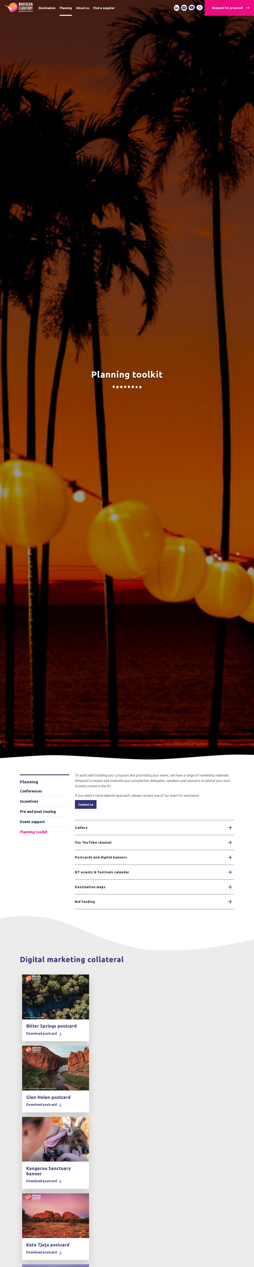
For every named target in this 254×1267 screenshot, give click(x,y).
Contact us (85, 804)
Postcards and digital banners (101, 857)
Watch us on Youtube (192, 7)
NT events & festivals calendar (102, 872)
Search (200, 7)
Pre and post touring (38, 811)
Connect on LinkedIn (176, 8)
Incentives (29, 801)
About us (82, 8)
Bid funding (85, 901)
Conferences (31, 791)
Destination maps (90, 887)
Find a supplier (104, 8)
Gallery (81, 827)
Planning (66, 8)
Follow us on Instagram (184, 8)
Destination (47, 8)
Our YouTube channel (93, 842)
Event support (32, 822)
